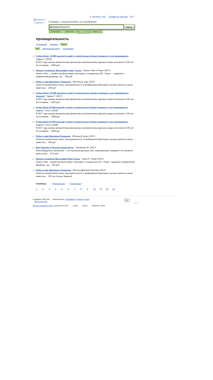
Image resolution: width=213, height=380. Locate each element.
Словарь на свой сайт (118, 17)
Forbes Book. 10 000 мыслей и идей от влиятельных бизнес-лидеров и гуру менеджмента (82, 56)
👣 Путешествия (41, 201)
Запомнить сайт (99, 17)
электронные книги (51, 48)
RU (131, 17)
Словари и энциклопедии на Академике (73, 21)
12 (107, 189)
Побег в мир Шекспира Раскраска (53, 136)
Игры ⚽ (96, 32)
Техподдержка (70, 199)
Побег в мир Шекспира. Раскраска (53, 82)
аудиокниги (68, 48)
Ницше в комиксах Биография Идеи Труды (58, 159)
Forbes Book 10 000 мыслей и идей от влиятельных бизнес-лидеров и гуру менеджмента (82, 107)
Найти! (129, 27)
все (37, 48)
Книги (82, 32)
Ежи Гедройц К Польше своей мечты (55, 147)
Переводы (69, 32)
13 (113, 189)
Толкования (55, 32)
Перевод (54, 44)
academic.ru (39, 23)
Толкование (41, 44)
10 (94, 189)
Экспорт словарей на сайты (43, 206)
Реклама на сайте (83, 199)
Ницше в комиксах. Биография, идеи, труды (59, 70)
